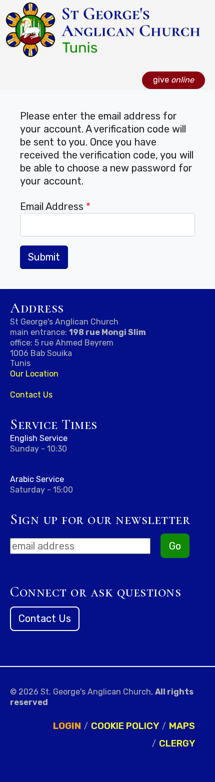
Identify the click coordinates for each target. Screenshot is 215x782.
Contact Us (31, 395)
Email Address (55, 206)
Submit (44, 257)
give (173, 79)
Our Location (34, 373)
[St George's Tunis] (102, 29)
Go (175, 546)
